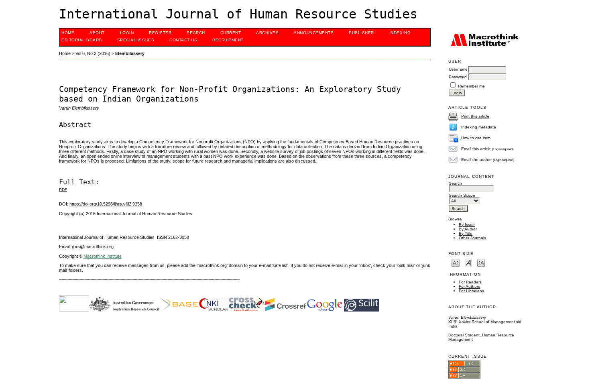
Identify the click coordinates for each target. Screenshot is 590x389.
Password (458, 77)
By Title (465, 233)
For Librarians (471, 291)
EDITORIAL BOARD (81, 40)
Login (127, 33)
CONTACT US (183, 40)
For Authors (469, 286)
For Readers (470, 282)
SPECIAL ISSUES (135, 40)
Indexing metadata (478, 127)
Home (67, 33)
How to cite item (475, 138)
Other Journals (472, 238)
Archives (267, 33)
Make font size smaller (456, 262)
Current (230, 33)
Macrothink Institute (102, 256)
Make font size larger (481, 262)
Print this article (475, 116)
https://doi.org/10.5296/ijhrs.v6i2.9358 (105, 204)
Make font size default (468, 262)
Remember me (471, 86)
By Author (468, 229)
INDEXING (400, 33)
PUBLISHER (361, 33)
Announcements (314, 33)
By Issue (467, 224)
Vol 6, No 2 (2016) (92, 53)
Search (196, 33)
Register (160, 33)
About (97, 33)
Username (458, 69)
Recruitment (228, 40)
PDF (63, 189)
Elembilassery (129, 53)
